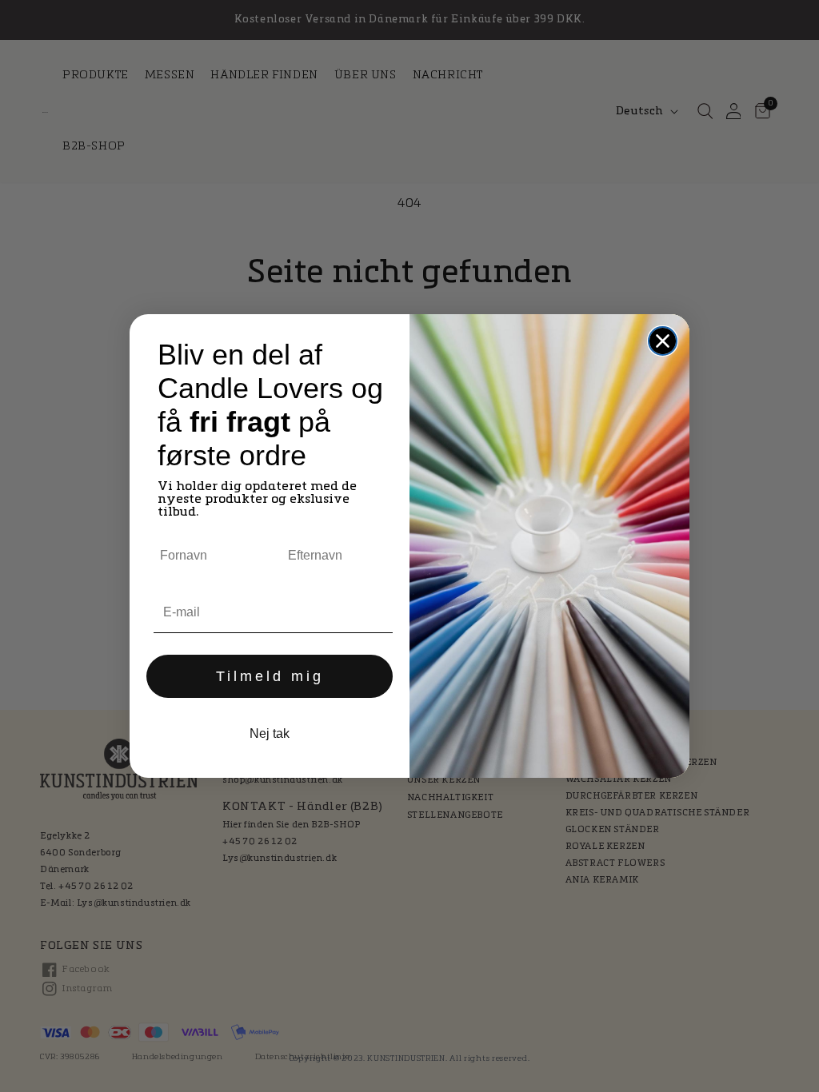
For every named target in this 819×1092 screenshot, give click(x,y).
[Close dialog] (663, 341)
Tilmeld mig (270, 676)
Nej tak (270, 733)
